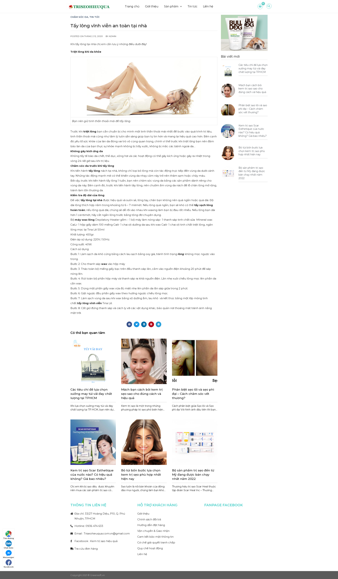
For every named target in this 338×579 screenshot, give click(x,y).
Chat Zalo (8, 548)
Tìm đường (8, 538)
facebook (9, 567)
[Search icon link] (269, 7)
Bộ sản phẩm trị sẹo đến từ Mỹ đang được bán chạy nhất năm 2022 (193, 475)
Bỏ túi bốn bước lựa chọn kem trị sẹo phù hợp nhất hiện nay (141, 475)
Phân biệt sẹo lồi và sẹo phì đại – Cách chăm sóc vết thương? (193, 394)
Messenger (8, 557)
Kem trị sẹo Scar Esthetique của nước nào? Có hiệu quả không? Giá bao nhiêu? (92, 475)
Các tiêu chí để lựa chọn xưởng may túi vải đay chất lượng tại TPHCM (91, 394)
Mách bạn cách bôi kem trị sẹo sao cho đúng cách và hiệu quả (142, 394)
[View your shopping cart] (260, 6)
